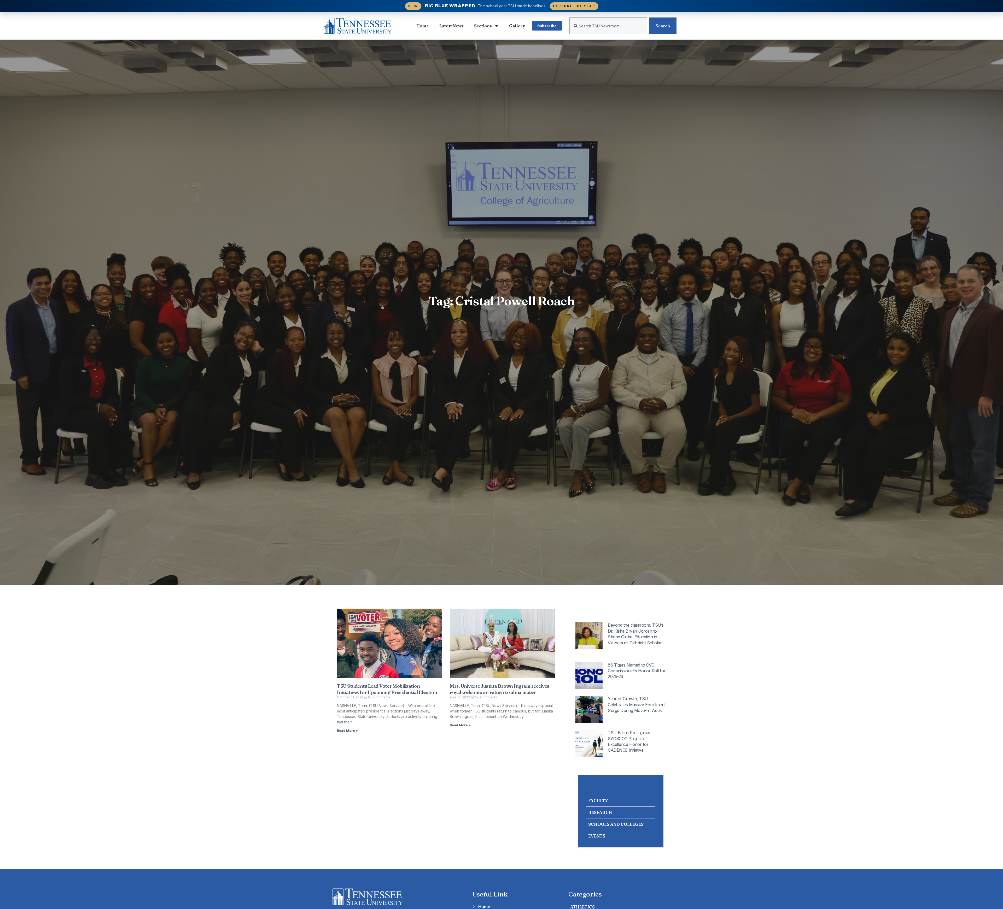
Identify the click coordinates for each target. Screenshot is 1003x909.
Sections (483, 25)
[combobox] (608, 25)
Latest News (451, 25)
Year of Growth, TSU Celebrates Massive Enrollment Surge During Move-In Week (637, 704)
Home (422, 25)
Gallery (517, 25)
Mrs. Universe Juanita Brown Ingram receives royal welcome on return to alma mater (499, 689)
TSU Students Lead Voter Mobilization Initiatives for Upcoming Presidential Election (387, 689)
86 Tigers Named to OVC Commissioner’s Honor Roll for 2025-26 (637, 670)
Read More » (347, 731)
